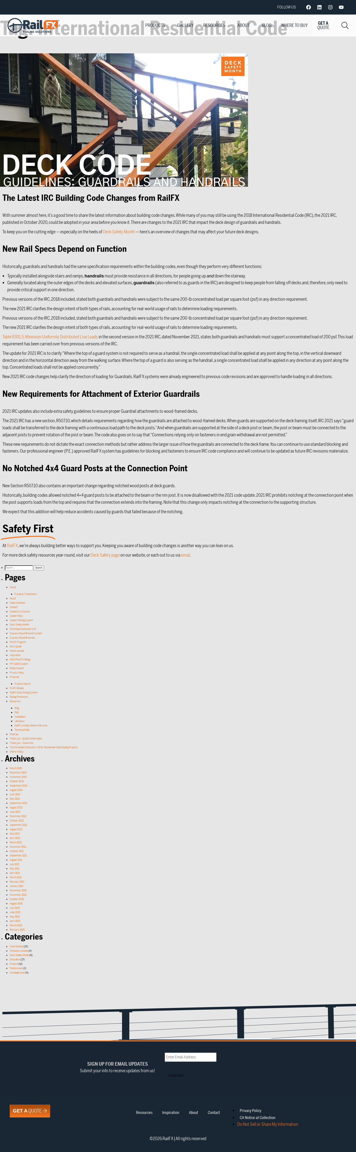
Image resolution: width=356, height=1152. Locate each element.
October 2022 (17, 820)
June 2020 (15, 912)
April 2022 (15, 838)
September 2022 (18, 825)
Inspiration (15, 655)
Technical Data (22, 730)
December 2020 (18, 890)
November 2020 (18, 895)
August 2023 (16, 807)
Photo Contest (17, 668)
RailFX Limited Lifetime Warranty (31, 725)
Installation (20, 717)
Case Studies (16, 946)
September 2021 (18, 855)
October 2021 (16, 851)
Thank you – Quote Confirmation (26, 738)
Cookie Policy (16, 616)
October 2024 (17, 781)
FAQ (17, 712)
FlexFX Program (18, 642)
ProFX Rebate (17, 688)
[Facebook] (308, 7)
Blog (266, 25)
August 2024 (16, 790)
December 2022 (18, 816)
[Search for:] (19, 567)
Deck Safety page (105, 555)
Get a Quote (16, 646)
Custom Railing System (21, 620)
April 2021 (15, 873)
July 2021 (14, 864)
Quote (28, 1111)
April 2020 (15, 921)
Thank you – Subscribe (21, 743)
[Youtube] (341, 7)
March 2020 (16, 925)
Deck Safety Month (119, 232)
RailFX (12, 546)
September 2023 (18, 803)
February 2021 (17, 882)
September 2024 (18, 785)
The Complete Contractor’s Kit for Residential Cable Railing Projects (43, 747)
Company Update (19, 951)
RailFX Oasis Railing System (24, 692)
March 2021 (16, 877)
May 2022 (15, 834)
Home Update (17, 651)
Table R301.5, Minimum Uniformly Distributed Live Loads (50, 337)
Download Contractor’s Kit (23, 629)
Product (14, 964)
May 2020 (15, 916)
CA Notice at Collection (257, 1117)
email (185, 555)
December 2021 (18, 847)
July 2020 (15, 908)
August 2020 (16, 903)
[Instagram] (330, 7)
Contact (13, 607)
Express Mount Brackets (22, 638)
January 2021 (16, 886)
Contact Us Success (20, 611)
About (243, 25)
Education (15, 959)
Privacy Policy (17, 672)
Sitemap (14, 734)
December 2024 (18, 772)
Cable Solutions (17, 603)
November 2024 (18, 777)
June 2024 (15, 794)
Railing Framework (19, 697)
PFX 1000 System (19, 664)
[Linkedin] (319, 7)
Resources (214, 25)
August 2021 (16, 860)
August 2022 (16, 829)
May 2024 (15, 799)
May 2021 (14, 868)
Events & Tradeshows (26, 594)
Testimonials (16, 968)
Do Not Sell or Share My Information (267, 1124)
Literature (19, 721)
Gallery (185, 25)
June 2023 (15, 812)
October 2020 (17, 899)
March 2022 (16, 842)
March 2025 (16, 768)
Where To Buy (294, 25)
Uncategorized (17, 972)
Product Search (23, 684)
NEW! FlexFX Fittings (20, 659)
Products (155, 25)
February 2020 (17, 930)
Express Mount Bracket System (26, 633)
